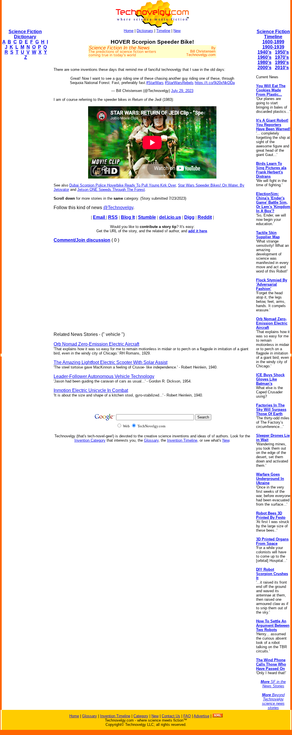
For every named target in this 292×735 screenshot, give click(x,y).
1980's (264, 62)
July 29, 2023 (182, 91)
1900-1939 (273, 47)
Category (140, 716)
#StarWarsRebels (179, 83)
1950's (282, 52)
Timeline (163, 31)
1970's (282, 57)
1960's (264, 57)
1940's (264, 52)
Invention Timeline (182, 440)
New (177, 31)
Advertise (201, 716)
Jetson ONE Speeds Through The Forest (111, 189)
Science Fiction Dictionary (25, 34)
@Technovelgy (118, 207)
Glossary (151, 440)
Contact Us (171, 716)
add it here (197, 231)
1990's (282, 62)
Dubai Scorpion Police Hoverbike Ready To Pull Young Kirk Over (122, 185)
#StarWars (155, 83)
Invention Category (90, 440)
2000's (264, 67)
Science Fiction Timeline (273, 34)
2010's (282, 67)
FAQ (187, 716)
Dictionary (145, 31)
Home (128, 31)
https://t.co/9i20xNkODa (215, 83)
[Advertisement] (24, 150)
